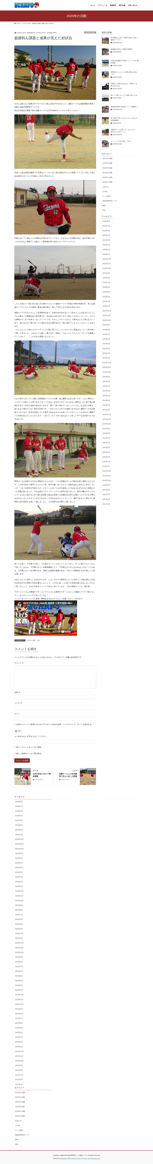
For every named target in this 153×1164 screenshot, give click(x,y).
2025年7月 (106, 282)
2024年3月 (106, 353)
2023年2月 (106, 410)
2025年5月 (106, 292)
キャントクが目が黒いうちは (121, 141)
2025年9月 (106, 273)
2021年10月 (106, 480)
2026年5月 (106, 235)
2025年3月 (106, 301)
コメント (19, 663)
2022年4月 (106, 452)
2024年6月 (106, 339)
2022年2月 (106, 461)
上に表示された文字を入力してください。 (31, 736)
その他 (104, 191)
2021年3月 (106, 499)
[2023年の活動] (22, 776)
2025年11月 (106, 264)
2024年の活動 (107, 173)
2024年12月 (106, 311)
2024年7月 (106, 334)
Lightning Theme (76, 1158)
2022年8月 (106, 433)
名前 (17, 692)
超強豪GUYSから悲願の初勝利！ (122, 49)
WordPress (64, 1158)
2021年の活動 (107, 158)
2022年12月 (106, 414)
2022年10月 (106, 424)
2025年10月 (106, 268)
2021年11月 (106, 476)
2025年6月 (106, 287)
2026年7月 (106, 226)
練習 (104, 205)
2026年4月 (106, 240)
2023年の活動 (90, 32)
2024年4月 (106, 348)
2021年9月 (106, 485)
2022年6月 (106, 443)
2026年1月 (106, 254)
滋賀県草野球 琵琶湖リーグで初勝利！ (124, 107)
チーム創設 (106, 196)
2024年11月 (106, 315)
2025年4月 (106, 297)
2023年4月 (106, 400)
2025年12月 (106, 259)
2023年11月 (106, 367)
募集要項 (78, 599)
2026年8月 (106, 221)
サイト (17, 714)
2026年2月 (106, 249)
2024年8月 (106, 329)
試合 (38, 640)
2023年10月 (106, 372)
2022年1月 (106, 466)
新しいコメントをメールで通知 (28, 747)
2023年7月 (106, 386)
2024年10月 (106, 320)
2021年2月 (106, 504)
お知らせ (105, 187)
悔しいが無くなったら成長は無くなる (124, 95)
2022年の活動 (107, 163)
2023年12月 (106, 363)
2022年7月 (106, 438)
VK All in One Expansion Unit (91, 1158)
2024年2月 (106, 358)
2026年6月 (106, 231)
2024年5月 (106, 344)
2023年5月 (106, 396)
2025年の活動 (107, 177)
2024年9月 (106, 325)
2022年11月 (106, 419)
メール (18, 703)
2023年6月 (106, 391)
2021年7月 (106, 494)
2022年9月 (106, 428)
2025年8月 (106, 278)
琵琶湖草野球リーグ (109, 201)
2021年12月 (106, 471)
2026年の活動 (107, 182)
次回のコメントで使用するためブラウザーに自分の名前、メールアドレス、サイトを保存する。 (54, 724)
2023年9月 (106, 377)
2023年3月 (106, 405)
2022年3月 (106, 457)
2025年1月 (106, 306)
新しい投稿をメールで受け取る (28, 753)
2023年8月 (106, 381)
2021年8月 (106, 490)
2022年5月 (106, 447)
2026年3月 (106, 245)
